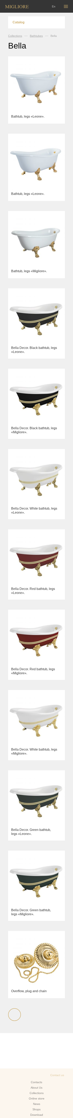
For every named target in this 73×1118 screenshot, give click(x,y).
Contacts (36, 1082)
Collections (15, 35)
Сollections (37, 1093)
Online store (36, 1098)
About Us (36, 1087)
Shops (36, 1109)
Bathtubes (36, 35)
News (36, 1104)
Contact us (57, 1075)
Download (36, 1114)
